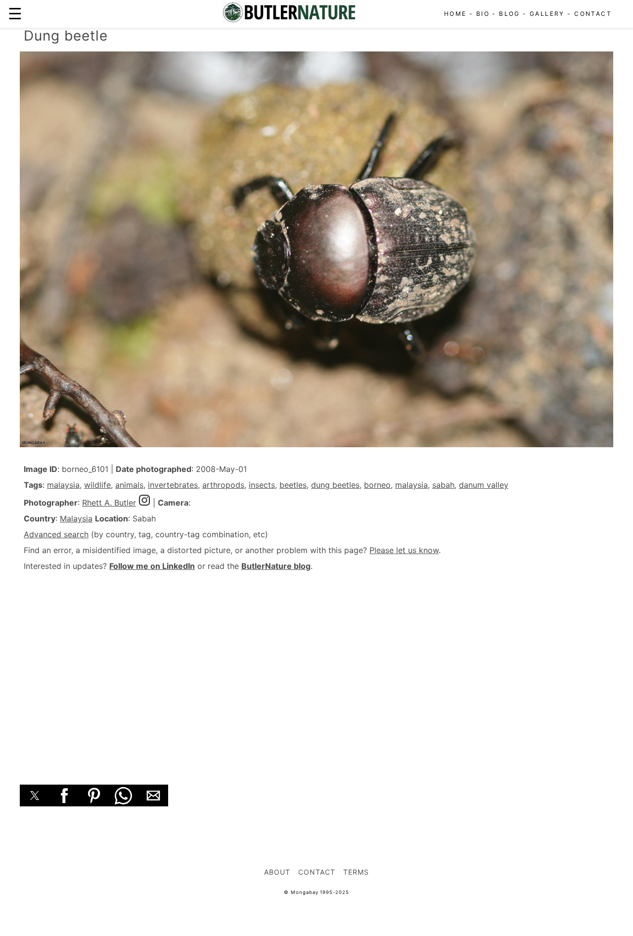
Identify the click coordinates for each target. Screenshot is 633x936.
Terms (356, 872)
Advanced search (56, 534)
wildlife (97, 485)
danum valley (483, 485)
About (277, 872)
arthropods (223, 485)
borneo (377, 485)
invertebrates (173, 485)
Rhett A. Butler (109, 503)
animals (129, 485)
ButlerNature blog (276, 566)
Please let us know (404, 550)
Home (455, 13)
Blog (509, 13)
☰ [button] (15, 13)
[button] (34, 795)
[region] (316, 667)
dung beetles (335, 485)
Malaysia (76, 518)
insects (262, 485)
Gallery (547, 13)
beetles (293, 485)
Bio (483, 13)
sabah (443, 485)
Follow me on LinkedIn (152, 566)
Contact (593, 13)
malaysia (63, 485)
